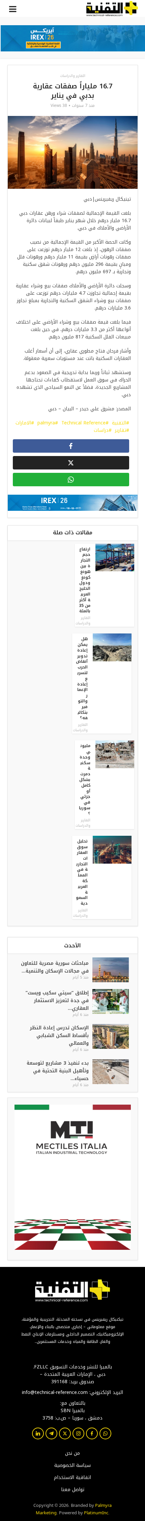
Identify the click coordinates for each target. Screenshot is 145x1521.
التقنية (119, 422)
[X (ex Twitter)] (65, 1433)
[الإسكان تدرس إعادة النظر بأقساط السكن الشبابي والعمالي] (115, 1038)
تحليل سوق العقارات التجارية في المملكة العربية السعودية (82, 872)
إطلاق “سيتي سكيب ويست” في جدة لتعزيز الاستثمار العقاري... (57, 1000)
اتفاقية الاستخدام (72, 1477)
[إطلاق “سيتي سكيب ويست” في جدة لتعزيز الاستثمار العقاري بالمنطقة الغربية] (115, 1003)
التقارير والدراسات (72, 76)
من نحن (72, 1453)
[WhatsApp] (105, 1433)
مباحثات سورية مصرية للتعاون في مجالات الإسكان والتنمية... (55, 967)
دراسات (101, 430)
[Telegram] (51, 1433)
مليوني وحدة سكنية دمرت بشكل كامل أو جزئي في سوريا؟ (84, 779)
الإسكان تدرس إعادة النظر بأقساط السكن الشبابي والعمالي (59, 1035)
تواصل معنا (72, 1489)
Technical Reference (83, 422)
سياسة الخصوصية (72, 1465)
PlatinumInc (96, 1512)
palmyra (46, 422)
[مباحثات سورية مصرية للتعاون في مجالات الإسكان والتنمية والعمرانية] (115, 969)
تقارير (120, 430)
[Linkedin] (38, 1433)
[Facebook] (92, 1433)
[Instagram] (78, 1433)
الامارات (23, 422)
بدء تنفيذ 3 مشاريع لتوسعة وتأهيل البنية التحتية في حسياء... (58, 1070)
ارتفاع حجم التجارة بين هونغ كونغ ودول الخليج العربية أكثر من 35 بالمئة (84, 580)
